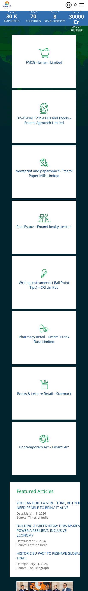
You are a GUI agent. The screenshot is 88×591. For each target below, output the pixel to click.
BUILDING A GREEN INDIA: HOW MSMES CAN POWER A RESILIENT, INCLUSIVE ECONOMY (52, 531)
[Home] (7, 3)
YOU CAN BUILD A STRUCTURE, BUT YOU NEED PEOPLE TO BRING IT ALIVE (49, 505)
